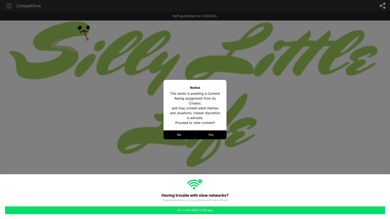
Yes (210, 135)
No (179, 135)
